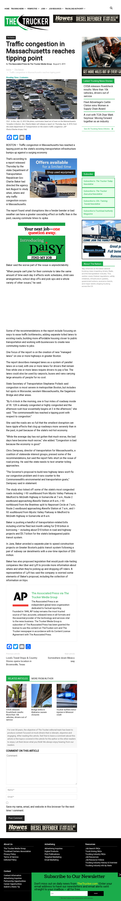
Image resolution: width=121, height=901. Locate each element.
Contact (7, 871)
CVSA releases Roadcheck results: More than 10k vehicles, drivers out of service (16, 714)
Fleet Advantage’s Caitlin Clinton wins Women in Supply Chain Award (97, 105)
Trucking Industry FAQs (95, 854)
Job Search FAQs (92, 848)
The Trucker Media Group (15, 848)
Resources (90, 844)
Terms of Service (11, 857)
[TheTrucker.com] (25, 22)
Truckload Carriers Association (17, 851)
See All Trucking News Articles (97, 129)
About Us (8, 844)
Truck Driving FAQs (93, 851)
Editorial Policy (10, 860)
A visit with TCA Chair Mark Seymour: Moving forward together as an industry (98, 118)
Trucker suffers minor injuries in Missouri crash (66, 712)
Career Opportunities (13, 884)
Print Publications (52, 854)
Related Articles (18, 678)
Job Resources (55, 9)
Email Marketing (52, 860)
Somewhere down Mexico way (61, 659)
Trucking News (17, 9)
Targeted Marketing (53, 857)
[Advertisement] (41, 307)
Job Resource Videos (94, 860)
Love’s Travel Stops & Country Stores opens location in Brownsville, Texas (21, 661)
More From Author (42, 678)
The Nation (11, 37)
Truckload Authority (74, 9)
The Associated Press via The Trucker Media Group (30, 64)
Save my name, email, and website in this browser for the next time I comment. (40, 808)
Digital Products (51, 851)
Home (7, 9)
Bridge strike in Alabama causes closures (39, 712)
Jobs (43, 9)
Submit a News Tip (12, 887)
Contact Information (12, 875)
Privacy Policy (10, 854)
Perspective (32, 9)
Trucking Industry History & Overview (101, 863)
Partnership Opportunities (15, 881)
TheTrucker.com (87, 883)
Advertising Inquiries (54, 848)
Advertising (50, 844)
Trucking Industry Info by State (98, 865)
